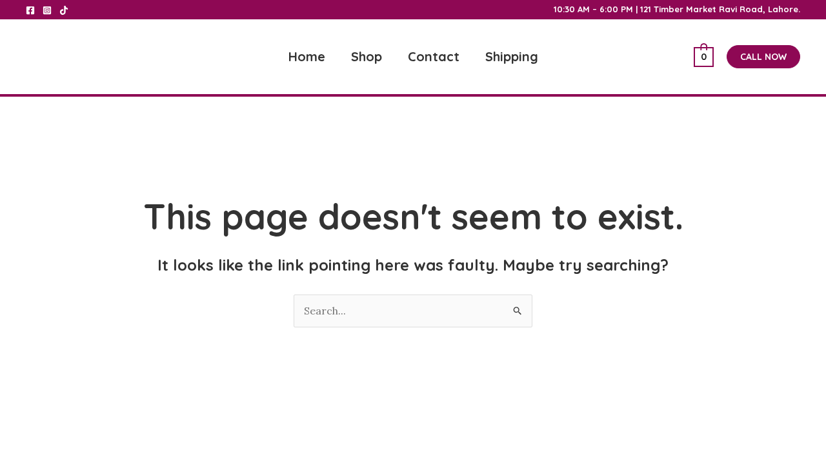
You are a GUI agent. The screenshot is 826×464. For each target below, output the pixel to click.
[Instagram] (47, 10)
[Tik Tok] (63, 10)
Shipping (511, 56)
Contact (433, 56)
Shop (366, 56)
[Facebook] (30, 10)
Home (306, 56)
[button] (763, 56)
